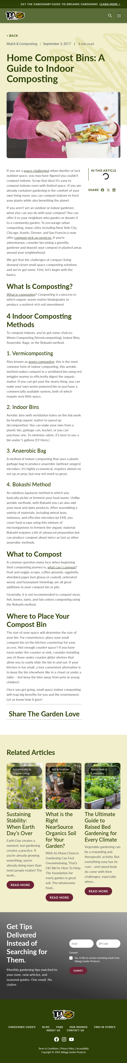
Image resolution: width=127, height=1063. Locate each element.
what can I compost (61, 567)
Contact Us (75, 1030)
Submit (78, 970)
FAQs (59, 1027)
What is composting (21, 294)
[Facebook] (56, 1039)
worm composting (41, 361)
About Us (53, 1030)
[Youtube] (71, 1039)
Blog (46, 1027)
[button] (119, 16)
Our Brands (78, 1027)
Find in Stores (104, 1027)
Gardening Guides (22, 1027)
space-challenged (36, 170)
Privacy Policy (67, 1048)
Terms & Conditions (49, 1048)
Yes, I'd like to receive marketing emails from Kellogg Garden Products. (97, 959)
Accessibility (82, 1048)
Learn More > (110, 4)
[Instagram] (64, 1039)
